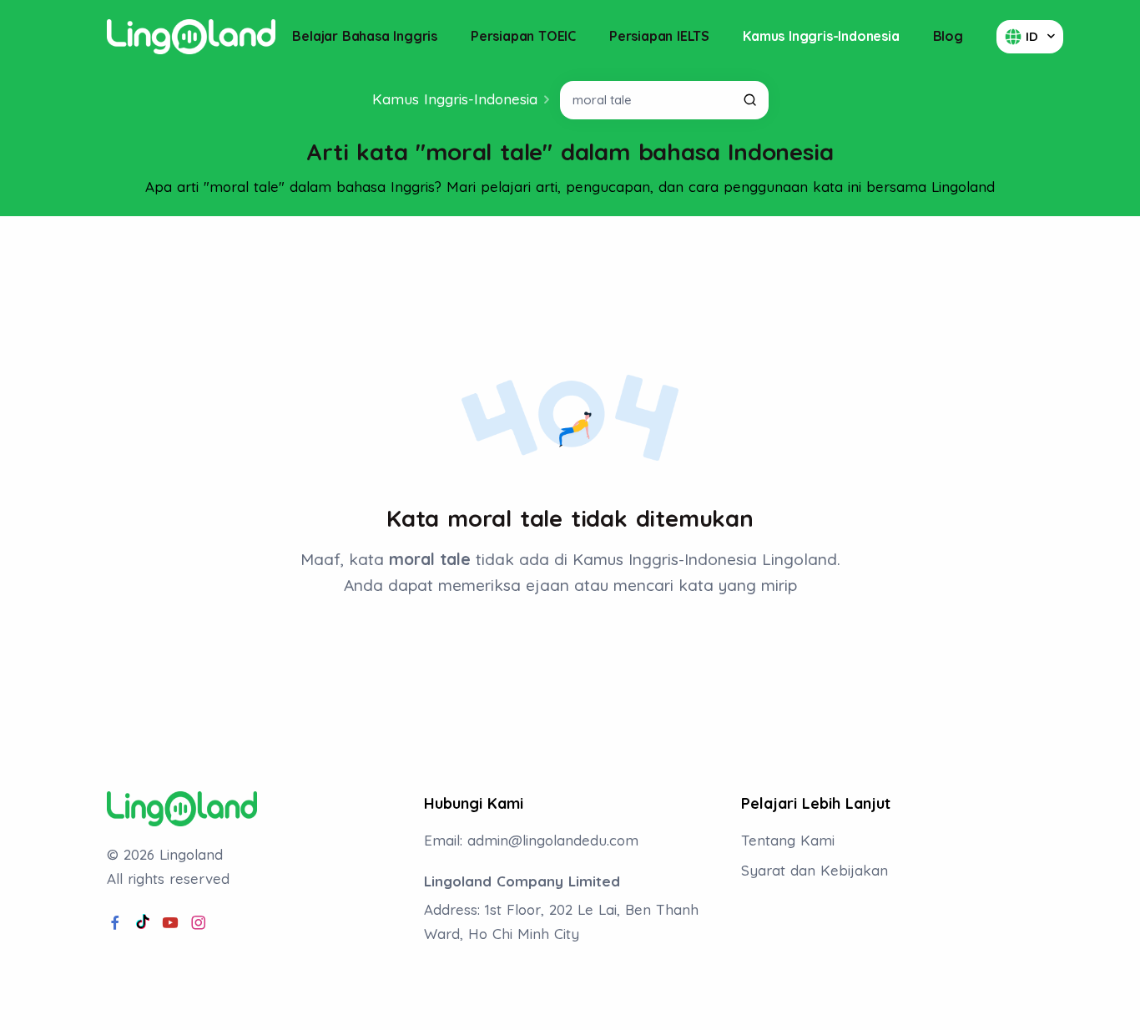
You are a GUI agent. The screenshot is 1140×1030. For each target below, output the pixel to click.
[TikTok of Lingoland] (142, 923)
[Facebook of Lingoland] (115, 923)
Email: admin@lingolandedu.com (531, 840)
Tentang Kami (788, 840)
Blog (948, 36)
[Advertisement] (570, 274)
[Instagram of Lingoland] (198, 923)
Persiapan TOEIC (523, 36)
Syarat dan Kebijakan (814, 870)
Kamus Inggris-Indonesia (821, 36)
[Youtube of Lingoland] (170, 923)
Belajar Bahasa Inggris (364, 36)
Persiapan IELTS (659, 36)
